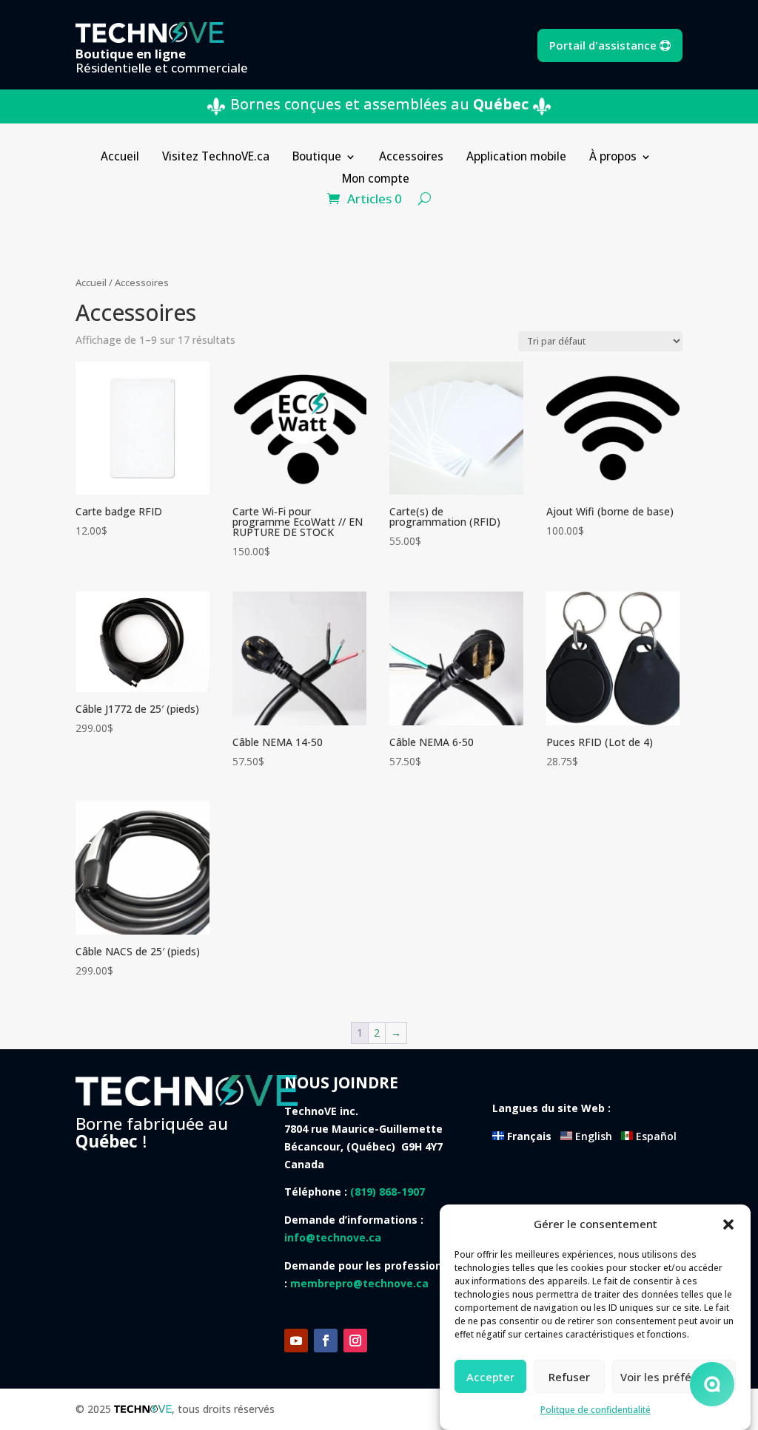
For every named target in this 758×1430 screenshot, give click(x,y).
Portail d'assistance (603, 45)
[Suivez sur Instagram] (355, 1340)
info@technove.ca (332, 1237)
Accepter (490, 1376)
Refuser (569, 1376)
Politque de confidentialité (595, 1409)
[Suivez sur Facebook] (326, 1340)
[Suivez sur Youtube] (296, 1340)
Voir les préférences (674, 1376)
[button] (728, 1224)
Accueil (91, 282)
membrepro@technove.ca (359, 1283)
